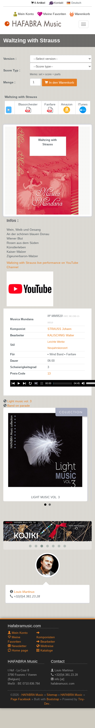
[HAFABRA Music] (47, 531)
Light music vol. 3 (19, 401)
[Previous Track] (13, 383)
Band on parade (18, 405)
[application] (8, 110)
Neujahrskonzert (57, 348)
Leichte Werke (56, 341)
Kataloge (46, 650)
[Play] (9, 110)
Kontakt (58, 2)
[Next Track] (24, 383)
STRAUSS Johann (59, 329)
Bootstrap (53, 699)
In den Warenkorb (61, 82)
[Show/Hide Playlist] (42, 383)
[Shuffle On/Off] (36, 383)
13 (49, 373)
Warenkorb (82, 14)
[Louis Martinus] (47, 565)
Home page (19, 650)
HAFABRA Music (32, 694)
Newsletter (19, 646)
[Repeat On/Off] (30, 383)
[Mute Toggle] (83, 383)
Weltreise (46, 646)
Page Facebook (21, 699)
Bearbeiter (47, 641)
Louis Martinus (24, 591)
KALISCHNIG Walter (61, 335)
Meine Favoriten (54, 14)
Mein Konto (25, 14)
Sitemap (52, 694)
